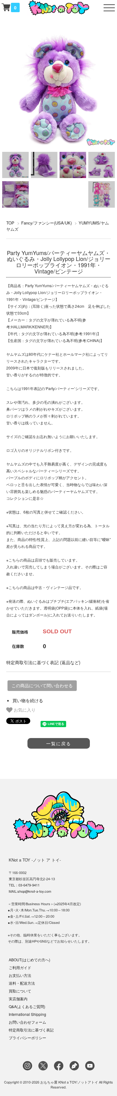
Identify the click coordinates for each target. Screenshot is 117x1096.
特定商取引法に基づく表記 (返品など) (43, 662)
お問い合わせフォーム (27, 1022)
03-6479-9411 (29, 884)
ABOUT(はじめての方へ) (29, 959)
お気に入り (24, 710)
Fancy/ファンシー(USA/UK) (46, 223)
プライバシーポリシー (27, 1037)
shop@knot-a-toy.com (34, 891)
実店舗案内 (18, 998)
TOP (10, 223)
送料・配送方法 (22, 983)
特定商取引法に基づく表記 (31, 1029)
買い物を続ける (27, 700)
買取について (20, 990)
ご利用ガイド (20, 967)
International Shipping (27, 1014)
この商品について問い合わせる (42, 685)
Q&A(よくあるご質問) (27, 1006)
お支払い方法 (20, 975)
